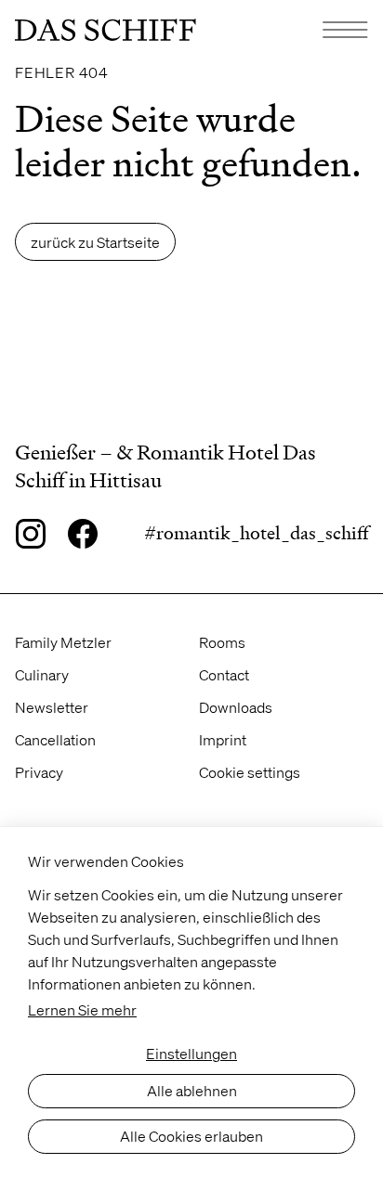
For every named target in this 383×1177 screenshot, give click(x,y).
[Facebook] (83, 534)
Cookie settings (249, 772)
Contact (224, 674)
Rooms (222, 642)
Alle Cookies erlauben (191, 1135)
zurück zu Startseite (95, 242)
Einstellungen (191, 1053)
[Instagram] (30, 534)
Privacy (39, 772)
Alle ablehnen (192, 1090)
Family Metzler (63, 642)
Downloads (235, 707)
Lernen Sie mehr (82, 1009)
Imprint (222, 739)
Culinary (42, 674)
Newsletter (51, 707)
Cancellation (55, 739)
